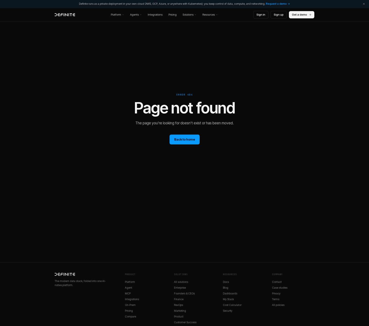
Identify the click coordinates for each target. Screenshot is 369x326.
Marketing (180, 310)
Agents (134, 14)
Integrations (155, 14)
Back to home (184, 139)
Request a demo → (278, 3)
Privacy (276, 293)
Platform (116, 14)
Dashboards (230, 293)
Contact (277, 281)
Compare (130, 316)
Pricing (172, 14)
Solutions (188, 14)
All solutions (181, 281)
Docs (226, 281)
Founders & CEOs (184, 293)
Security (227, 310)
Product (178, 316)
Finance (178, 299)
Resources (208, 14)
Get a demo (301, 14)
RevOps (178, 305)
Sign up (279, 14)
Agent (128, 287)
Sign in (260, 14)
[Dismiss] (363, 3)
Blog (225, 287)
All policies (278, 305)
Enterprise (180, 287)
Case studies (279, 287)
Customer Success (185, 322)
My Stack (228, 299)
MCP (128, 293)
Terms (275, 299)
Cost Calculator (232, 305)
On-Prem (130, 305)
